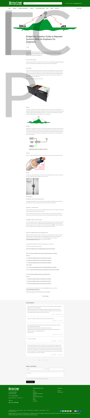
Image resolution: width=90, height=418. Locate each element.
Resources (31, 8)
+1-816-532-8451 (26, 414)
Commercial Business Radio (37, 396)
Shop (9, 8)
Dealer (47, 8)
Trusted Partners (60, 392)
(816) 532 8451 (77, 3)
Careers (25, 410)
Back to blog (45, 296)
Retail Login (79, 8)
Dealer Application (42, 410)
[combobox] (42, 3)
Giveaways (14, 8)
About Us (59, 390)
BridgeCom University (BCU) (23, 8)
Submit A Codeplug (19, 410)
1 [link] (39, 360)
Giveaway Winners (30, 410)
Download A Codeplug (12, 410)
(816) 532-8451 (15, 395)
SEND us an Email (34, 414)
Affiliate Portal (36, 410)
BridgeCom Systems (14, 411)
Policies (48, 410)
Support (34, 399)
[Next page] (50, 360)
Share (28, 47)
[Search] (61, 3)
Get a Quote (35, 401)
